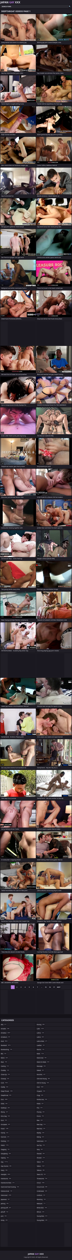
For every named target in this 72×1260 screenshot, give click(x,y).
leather (41, 1045)
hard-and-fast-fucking (10, 1187)
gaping (5, 1158)
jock (4, 1216)
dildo (4, 1104)
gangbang (6, 1153)
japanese (5, 1199)
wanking (41, 1199)
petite (40, 1104)
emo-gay (5, 1116)
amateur (5, 1033)
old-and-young (43, 1079)
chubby (5, 1070)
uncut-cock (42, 1187)
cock (4, 1083)
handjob (5, 1174)
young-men (42, 1220)
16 (50, 987)
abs (3, 1024)
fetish (4, 1145)
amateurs (5, 1037)
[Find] (69, 6)
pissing (40, 1112)
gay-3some (6, 1166)
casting (5, 1066)
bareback (6, 1045)
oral (40, 1087)
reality (40, 1133)
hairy (4, 1170)
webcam (41, 1203)
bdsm (4, 1058)
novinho (41, 1074)
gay (4, 1162)
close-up (5, 1074)
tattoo (41, 1166)
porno (40, 1116)
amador (5, 1029)
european (5, 1124)
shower (41, 1158)
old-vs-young (43, 1083)
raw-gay (41, 1124)
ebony (4, 1112)
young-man (42, 1216)
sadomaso (42, 1141)
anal (4, 1041)
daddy (4, 1087)
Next (58, 987)
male (40, 1054)
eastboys (5, 1108)
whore (40, 1212)
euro (4, 1120)
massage (41, 1066)
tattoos (41, 1170)
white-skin (42, 1208)
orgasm (41, 1091)
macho (40, 1049)
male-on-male (43, 1062)
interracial (6, 1195)
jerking (4, 1203)
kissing (40, 1024)
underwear (42, 1191)
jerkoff (4, 1212)
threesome (42, 1178)
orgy (40, 1095)
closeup (5, 1079)
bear (4, 1062)
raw (40, 1120)
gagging (5, 1149)
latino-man (42, 1041)
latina (40, 1033)
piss (39, 1108)
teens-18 (41, 1174)
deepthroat (6, 1095)
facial (4, 1128)
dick (4, 1099)
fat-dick (5, 1137)
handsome (6, 1178)
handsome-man (7, 1183)
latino (40, 1037)
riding (40, 1137)
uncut (40, 1183)
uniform (41, 1195)
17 (54, 987)
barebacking (6, 1049)
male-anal (41, 1058)
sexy (40, 1149)
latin (40, 1029)
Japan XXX (10, 2)
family (4, 1133)
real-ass (41, 1128)
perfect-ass (42, 1099)
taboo (40, 1162)
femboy (5, 1141)
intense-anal (6, 1191)
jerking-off (6, 1208)
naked (40, 1070)
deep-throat (7, 1091)
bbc (3, 1054)
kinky (4, 1220)
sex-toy (41, 1145)
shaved (41, 1153)
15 (45, 987)
